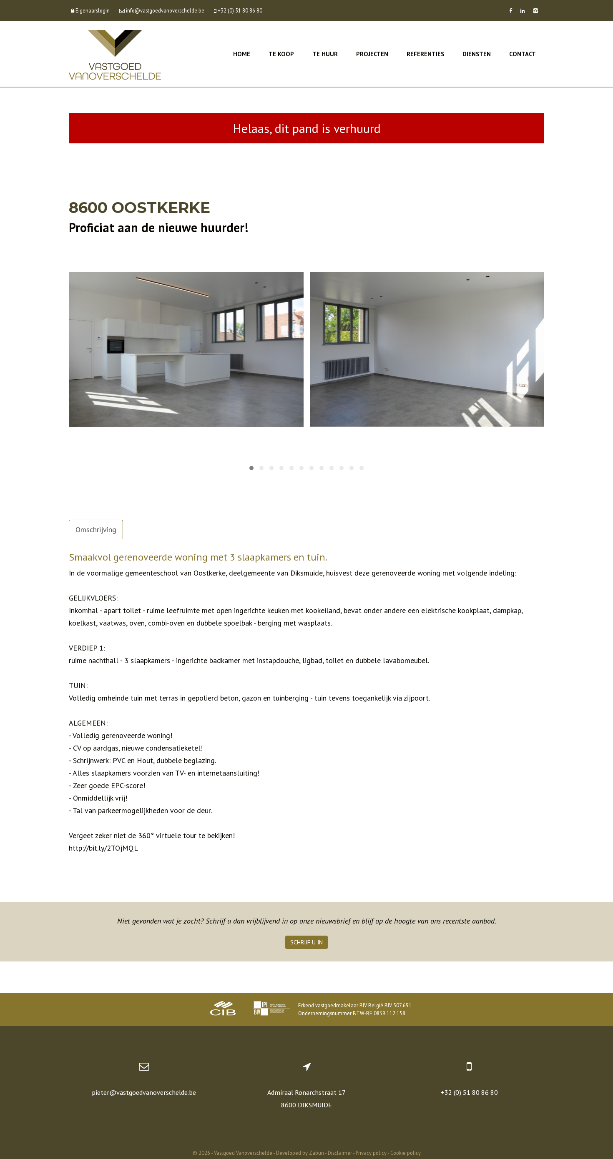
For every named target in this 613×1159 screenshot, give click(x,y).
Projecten (372, 54)
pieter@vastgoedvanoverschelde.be (144, 1092)
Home (241, 54)
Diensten (476, 54)
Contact (522, 54)
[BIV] (271, 1009)
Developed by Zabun (300, 1152)
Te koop (281, 54)
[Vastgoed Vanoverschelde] (115, 54)
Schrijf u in (306, 942)
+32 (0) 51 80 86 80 (469, 1092)
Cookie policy (405, 1152)
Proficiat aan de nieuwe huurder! (158, 227)
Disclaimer (340, 1152)
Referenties (425, 54)
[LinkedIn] (522, 10)
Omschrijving (95, 529)
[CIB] (223, 1009)
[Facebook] (510, 10)
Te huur (325, 54)
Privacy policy (371, 1152)
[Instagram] (535, 10)
